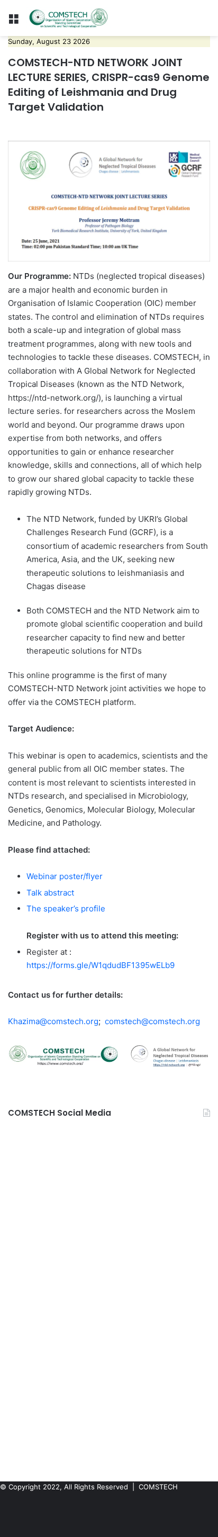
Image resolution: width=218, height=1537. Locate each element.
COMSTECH (158, 1486)
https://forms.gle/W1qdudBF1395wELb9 (100, 965)
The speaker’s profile (65, 908)
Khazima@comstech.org (53, 1021)
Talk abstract (50, 893)
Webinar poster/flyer (64, 876)
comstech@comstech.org (152, 1021)
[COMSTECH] (68, 18)
